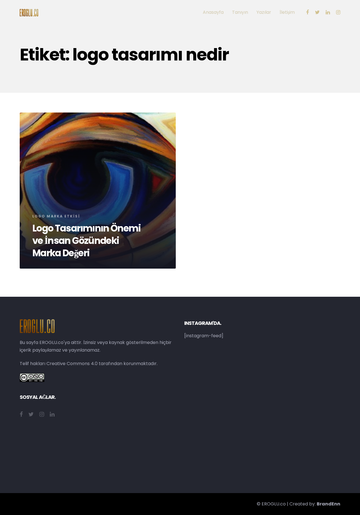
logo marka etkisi (56, 216)
